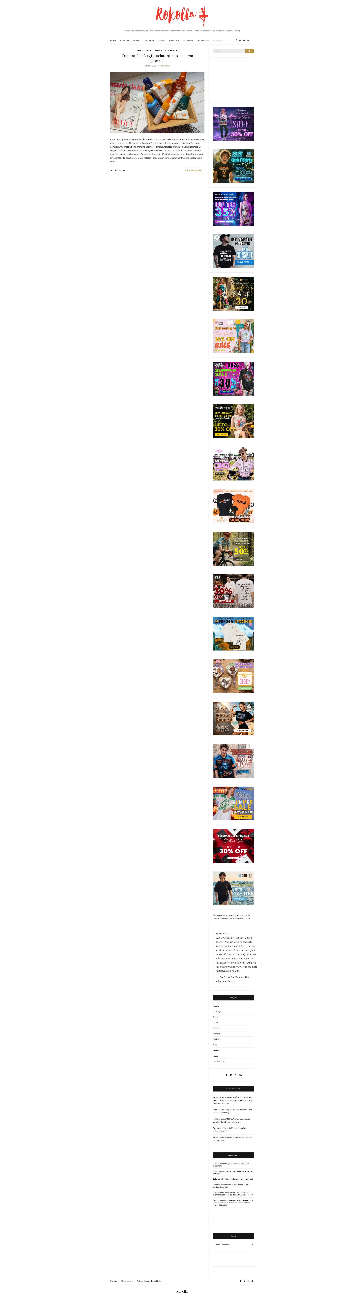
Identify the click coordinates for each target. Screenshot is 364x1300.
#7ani (231, 966)
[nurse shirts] (233, 676)
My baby (217, 1039)
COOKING (188, 40)
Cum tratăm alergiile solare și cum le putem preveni (157, 58)
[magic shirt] (233, 123)
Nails (215, 1045)
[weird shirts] (233, 378)
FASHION (124, 40)
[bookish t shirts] (233, 421)
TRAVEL (162, 40)
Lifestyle (158, 50)
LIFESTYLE (174, 40)
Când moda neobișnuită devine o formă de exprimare (231, 1164)
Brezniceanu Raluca (221, 1128)
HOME (113, 40)
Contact (114, 1281)
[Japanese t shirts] (233, 803)
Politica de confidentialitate (148, 1281)
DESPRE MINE (203, 40)
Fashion (216, 1017)
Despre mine (127, 1281)
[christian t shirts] (233, 888)
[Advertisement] (234, 79)
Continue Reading (193, 170)
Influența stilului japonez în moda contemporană (233, 1179)
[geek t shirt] (233, 166)
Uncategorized (171, 50)
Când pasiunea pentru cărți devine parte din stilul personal (233, 1172)
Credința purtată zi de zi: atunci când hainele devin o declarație (231, 1186)
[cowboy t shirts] (233, 591)
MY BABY (149, 40)
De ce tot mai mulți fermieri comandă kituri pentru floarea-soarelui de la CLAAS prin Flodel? (233, 1193)
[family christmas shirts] (233, 506)
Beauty (140, 50)
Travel (215, 1056)
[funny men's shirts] (233, 251)
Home (148, 50)
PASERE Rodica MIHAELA (223, 1097)
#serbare (221, 966)
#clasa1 (251, 962)
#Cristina (241, 966)
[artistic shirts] (233, 208)
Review (216, 1050)
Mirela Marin (218, 1110)
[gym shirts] (233, 718)
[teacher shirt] (233, 336)
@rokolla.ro (222, 933)
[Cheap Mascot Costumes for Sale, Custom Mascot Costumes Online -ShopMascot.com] (233, 917)
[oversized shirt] (233, 293)
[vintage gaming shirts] (233, 761)
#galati (252, 966)
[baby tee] (233, 463)
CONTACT (218, 40)
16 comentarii (164, 65)
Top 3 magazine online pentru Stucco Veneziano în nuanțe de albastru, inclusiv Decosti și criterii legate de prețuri (233, 1202)
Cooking (216, 1011)
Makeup (216, 1034)
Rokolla (182, 1291)
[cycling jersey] (233, 548)
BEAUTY (136, 40)
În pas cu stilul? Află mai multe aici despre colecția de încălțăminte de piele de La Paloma (233, 1100)
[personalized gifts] (233, 846)
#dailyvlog (222, 970)
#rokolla (234, 970)
